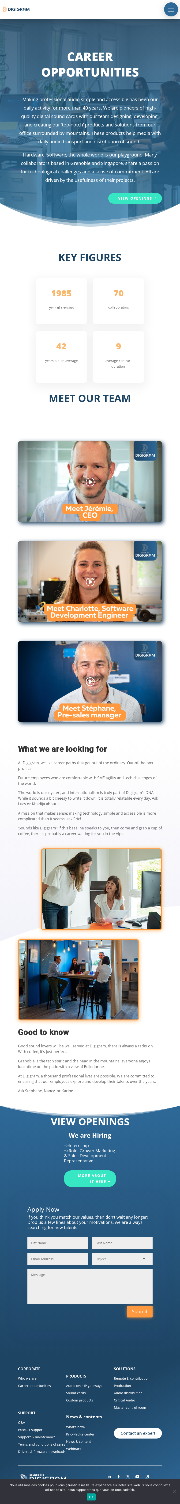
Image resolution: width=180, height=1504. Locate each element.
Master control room (130, 1407)
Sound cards (76, 1393)
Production (122, 1385)
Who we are (27, 1378)
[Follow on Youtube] (137, 1476)
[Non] (174, 1491)
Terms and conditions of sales (41, 1444)
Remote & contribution (132, 1378)
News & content (78, 1441)
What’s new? (75, 1427)
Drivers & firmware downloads (42, 1451)
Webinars (73, 1449)
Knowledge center (80, 1434)
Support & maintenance (37, 1437)
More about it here (92, 1178)
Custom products (79, 1400)
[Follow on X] (128, 1476)
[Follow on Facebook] (118, 1476)
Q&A (21, 1422)
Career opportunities (34, 1385)
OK (91, 1497)
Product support (31, 1430)
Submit (139, 1311)
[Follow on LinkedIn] (109, 1476)
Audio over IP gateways (84, 1385)
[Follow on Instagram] (146, 1476)
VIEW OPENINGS (135, 198)
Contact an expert (138, 1433)
